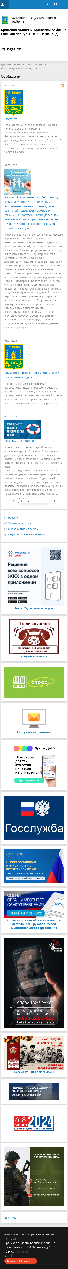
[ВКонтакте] (7, 1256)
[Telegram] (13, 1256)
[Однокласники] (20, 1256)
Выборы (10, 1218)
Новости (13, 517)
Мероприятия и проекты (23, 528)
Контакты (10, 1238)
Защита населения (19, 523)
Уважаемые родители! (19, 441)
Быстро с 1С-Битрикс (18, 1261)
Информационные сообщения (19, 68)
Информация (34, 64)
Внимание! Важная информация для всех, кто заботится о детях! (32, 375)
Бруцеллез (11, 118)
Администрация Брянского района (34, 20)
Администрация (10, 64)
